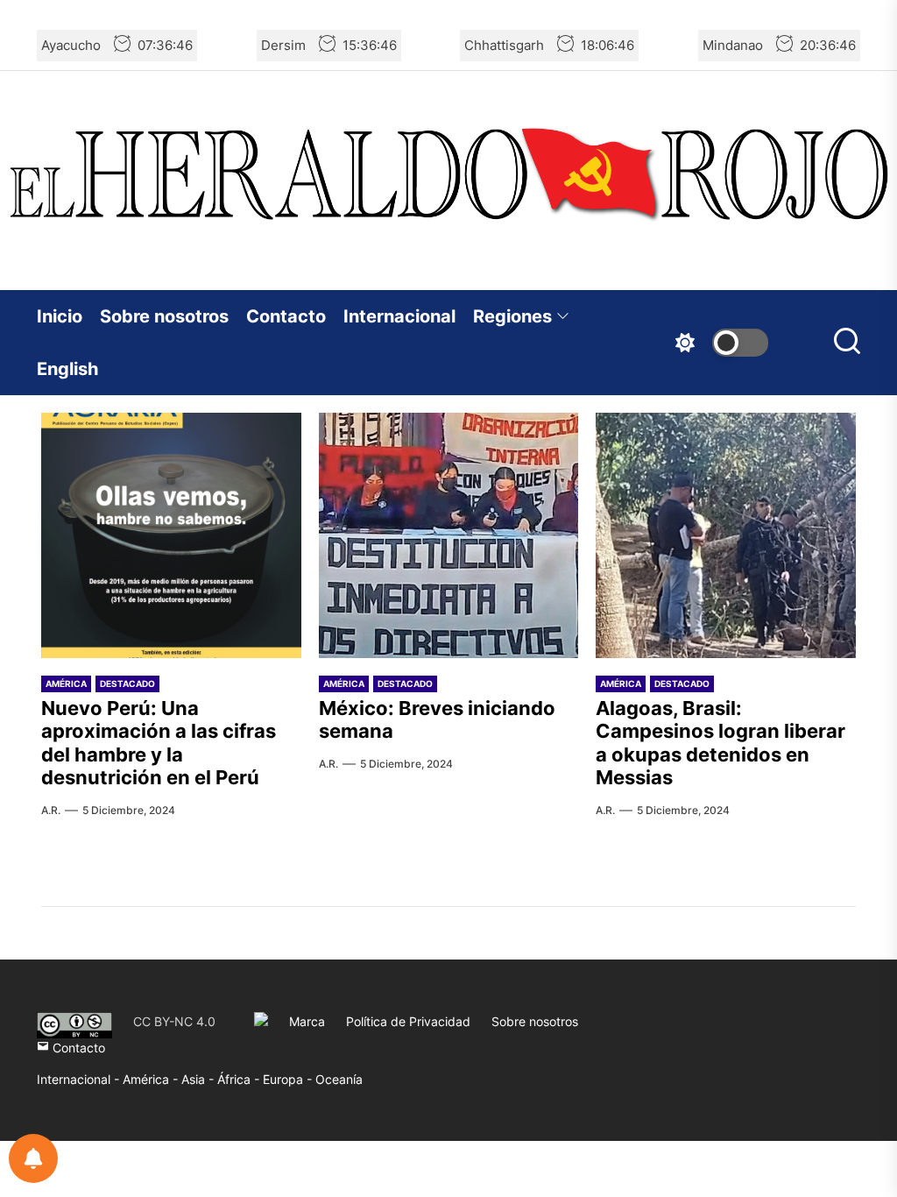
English (67, 368)
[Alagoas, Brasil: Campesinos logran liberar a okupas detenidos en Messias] (726, 535)
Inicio (59, 316)
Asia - (199, 1079)
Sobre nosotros (164, 316)
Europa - (289, 1079)
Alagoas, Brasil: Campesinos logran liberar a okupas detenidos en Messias (720, 743)
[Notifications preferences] (33, 1158)
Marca (307, 1021)
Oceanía (339, 1079)
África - (240, 1079)
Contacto (286, 316)
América (66, 683)
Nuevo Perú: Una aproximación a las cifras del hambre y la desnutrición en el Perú (158, 743)
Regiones (512, 316)
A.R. (50, 810)
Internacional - (80, 1079)
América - (152, 1079)
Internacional (399, 316)
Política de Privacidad (408, 1021)
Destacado (127, 683)
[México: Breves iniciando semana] (449, 535)
